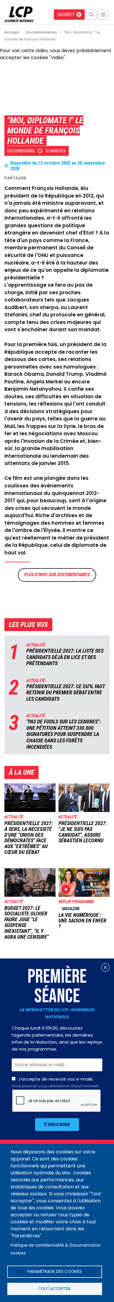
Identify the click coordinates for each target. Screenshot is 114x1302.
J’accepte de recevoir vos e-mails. (55, 1082)
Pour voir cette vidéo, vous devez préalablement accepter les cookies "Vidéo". (55, 54)
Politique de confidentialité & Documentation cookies (56, 1249)
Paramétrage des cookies (54, 1271)
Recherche (91, 14)
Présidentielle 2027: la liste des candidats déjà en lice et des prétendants (64, 657)
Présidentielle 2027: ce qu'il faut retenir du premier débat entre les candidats (65, 692)
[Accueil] (19, 20)
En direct (66, 14)
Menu (103, 14)
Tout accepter (54, 1289)
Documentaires (73, 574)
